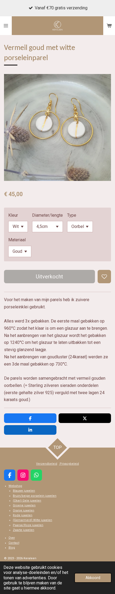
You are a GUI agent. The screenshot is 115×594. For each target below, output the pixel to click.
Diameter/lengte (47, 215)
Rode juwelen (22, 515)
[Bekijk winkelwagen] (109, 25)
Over (12, 537)
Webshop (15, 486)
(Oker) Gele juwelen (27, 500)
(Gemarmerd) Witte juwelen (32, 520)
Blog (12, 547)
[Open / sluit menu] (6, 25)
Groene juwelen (24, 505)
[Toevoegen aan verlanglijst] (104, 276)
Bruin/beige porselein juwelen (34, 496)
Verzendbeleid (46, 463)
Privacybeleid (69, 463)
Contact (14, 543)
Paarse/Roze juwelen (28, 525)
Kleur (13, 215)
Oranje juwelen (23, 510)
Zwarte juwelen (23, 530)
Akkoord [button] (93, 578)
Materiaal (17, 239)
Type (71, 215)
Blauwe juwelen (24, 490)
